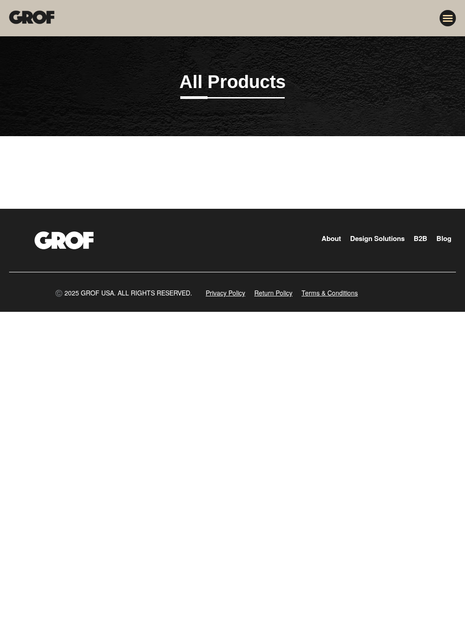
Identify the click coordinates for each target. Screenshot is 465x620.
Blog (443, 238)
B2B (420, 238)
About (331, 238)
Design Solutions (377, 238)
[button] (448, 18)
